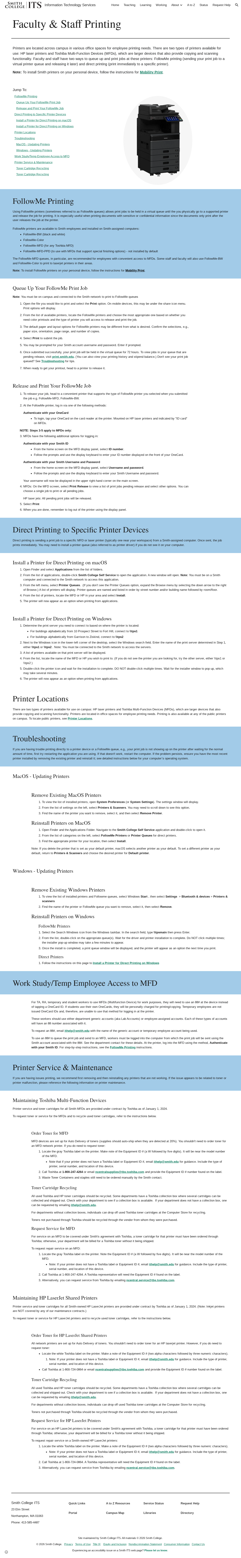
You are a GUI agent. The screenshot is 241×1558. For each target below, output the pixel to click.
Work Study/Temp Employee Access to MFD (42, 156)
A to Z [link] (191, 5)
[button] (237, 5)
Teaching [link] (129, 5)
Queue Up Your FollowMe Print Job (38, 102)
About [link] (175, 5)
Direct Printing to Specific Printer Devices (40, 114)
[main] (120, 23)
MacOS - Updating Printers (33, 144)
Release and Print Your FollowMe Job (40, 108)
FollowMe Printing (25, 96)
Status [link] (204, 5)
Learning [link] (145, 5)
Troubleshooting (24, 138)
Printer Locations (25, 132)
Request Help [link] (221, 5)
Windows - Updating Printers (34, 150)
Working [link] (161, 5)
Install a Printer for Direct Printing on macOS (43, 120)
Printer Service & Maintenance (33, 162)
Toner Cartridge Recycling (32, 168)
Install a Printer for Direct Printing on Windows (45, 126)
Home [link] (115, 5)
